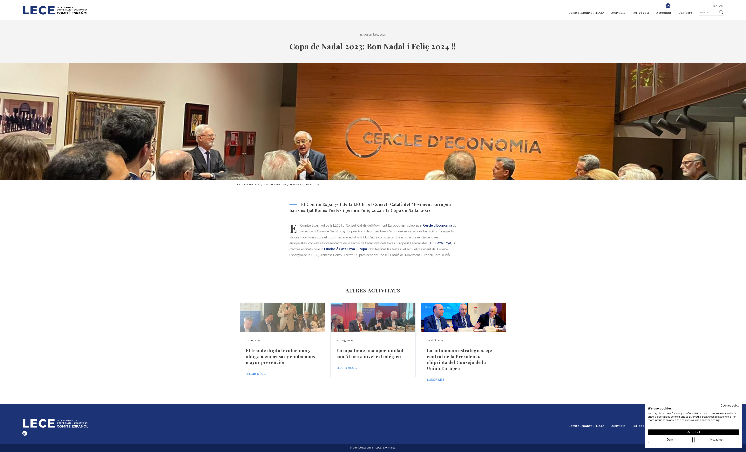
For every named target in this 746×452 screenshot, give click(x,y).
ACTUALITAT (253, 184)
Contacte (685, 12)
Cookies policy (730, 405)
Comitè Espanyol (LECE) (586, 12)
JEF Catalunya (440, 243)
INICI (240, 184)
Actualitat (663, 12)
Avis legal (390, 448)
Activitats (618, 12)
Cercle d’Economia (437, 226)
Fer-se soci (641, 12)
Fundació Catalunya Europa (345, 249)
